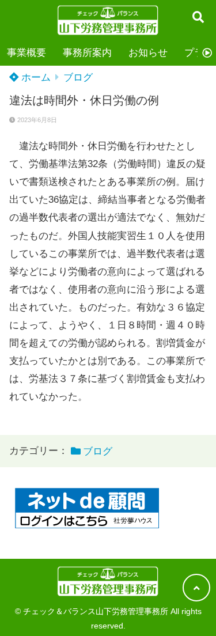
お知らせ (148, 52)
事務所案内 (87, 52)
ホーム (34, 77)
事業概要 (26, 52)
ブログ (78, 77)
